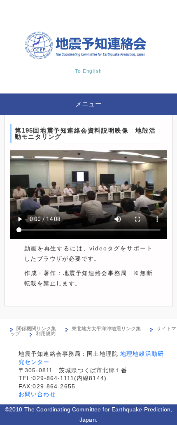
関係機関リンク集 (36, 329)
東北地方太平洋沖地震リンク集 (106, 329)
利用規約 (46, 333)
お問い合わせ (37, 394)
